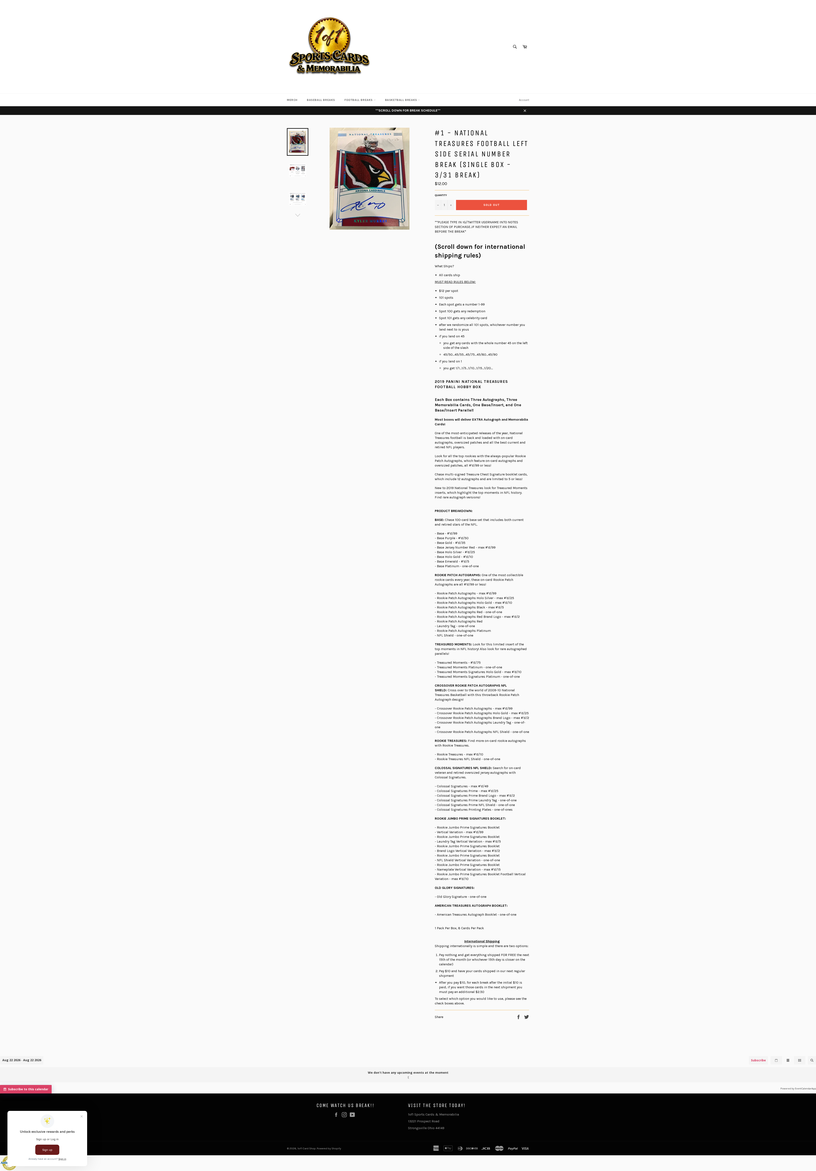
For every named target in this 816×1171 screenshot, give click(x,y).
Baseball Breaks (321, 100)
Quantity (441, 195)
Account (524, 100)
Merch (292, 100)
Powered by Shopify (329, 1148)
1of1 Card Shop (307, 1148)
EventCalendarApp (805, 1088)
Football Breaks (359, 100)
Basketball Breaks (401, 100)
